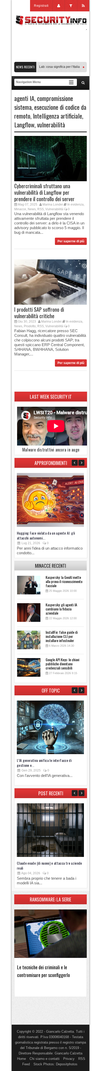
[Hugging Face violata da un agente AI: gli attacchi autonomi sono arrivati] (50, 526)
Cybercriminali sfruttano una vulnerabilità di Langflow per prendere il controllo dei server (44, 192)
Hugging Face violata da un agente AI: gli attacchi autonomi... (46, 535)
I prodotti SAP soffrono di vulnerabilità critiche (39, 312)
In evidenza (75, 204)
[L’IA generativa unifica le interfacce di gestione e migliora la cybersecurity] (50, 753)
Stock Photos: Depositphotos (55, 1064)
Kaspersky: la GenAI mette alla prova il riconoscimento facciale (64, 581)
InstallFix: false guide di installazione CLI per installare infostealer (62, 636)
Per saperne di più (70, 241)
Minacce (20, 209)
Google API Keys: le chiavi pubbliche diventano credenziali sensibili (62, 664)
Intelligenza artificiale (57, 115)
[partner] (50, 59)
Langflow (24, 124)
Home (21, 1059)
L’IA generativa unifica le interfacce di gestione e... (44, 762)
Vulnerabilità (54, 209)
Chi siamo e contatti (45, 1059)
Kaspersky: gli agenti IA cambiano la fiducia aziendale (61, 609)
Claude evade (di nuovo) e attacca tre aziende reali (49, 865)
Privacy (69, 1059)
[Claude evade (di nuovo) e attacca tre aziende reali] (50, 856)
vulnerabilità (51, 124)
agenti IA (24, 98)
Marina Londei (52, 204)
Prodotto (30, 326)
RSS (40, 209)
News (32, 209)
